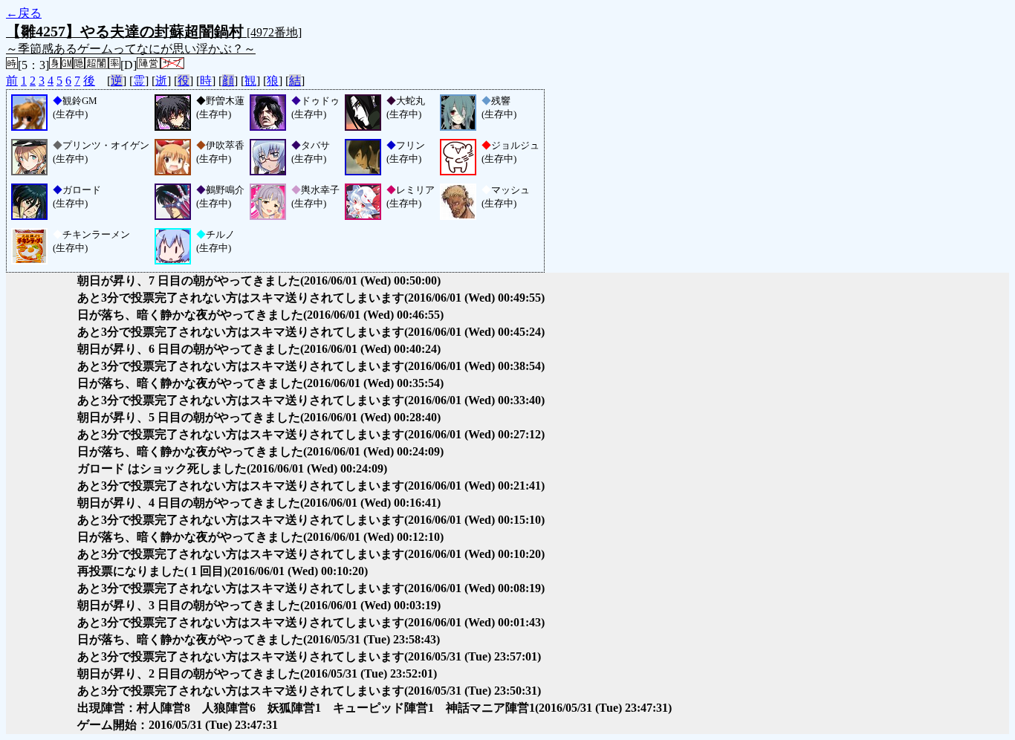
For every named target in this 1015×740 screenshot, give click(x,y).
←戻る (24, 13)
